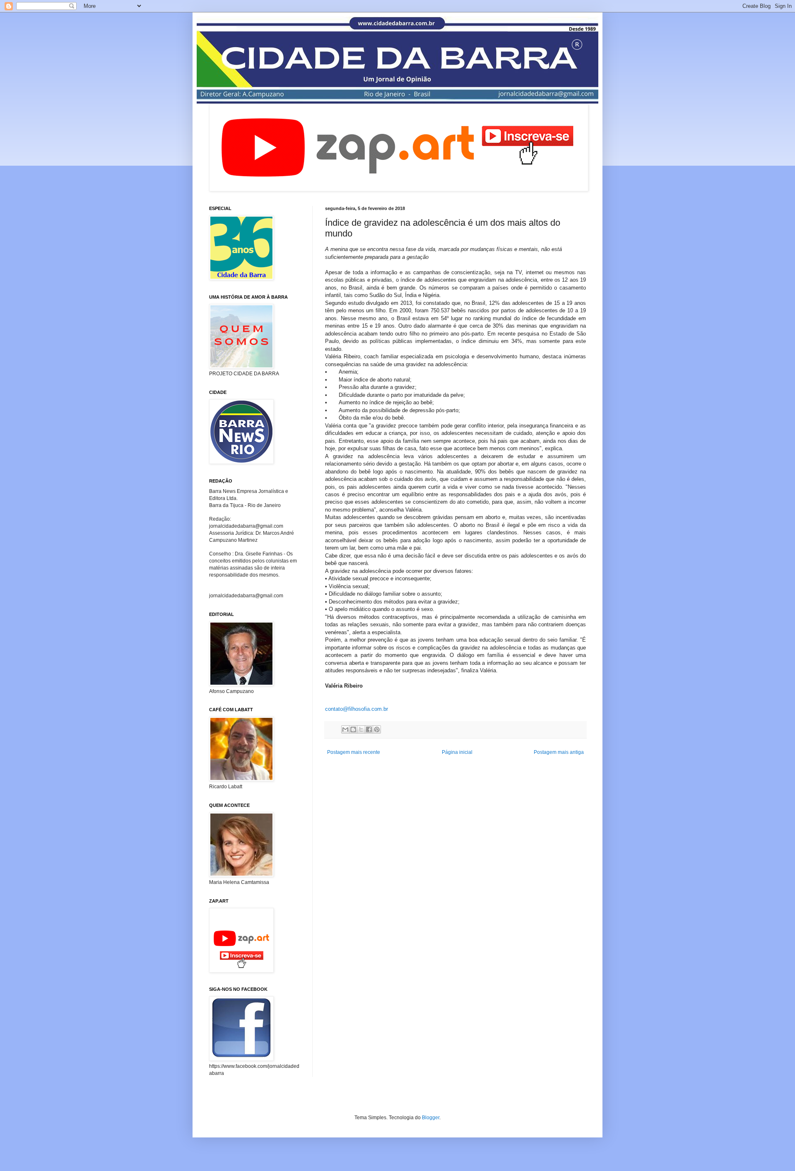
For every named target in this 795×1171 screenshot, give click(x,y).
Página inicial (457, 752)
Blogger (430, 1117)
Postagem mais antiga (559, 752)
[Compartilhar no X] (361, 729)
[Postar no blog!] (353, 729)
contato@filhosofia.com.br (356, 709)
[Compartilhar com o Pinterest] (377, 729)
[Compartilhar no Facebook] (369, 729)
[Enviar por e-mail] (345, 729)
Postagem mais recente (353, 752)
